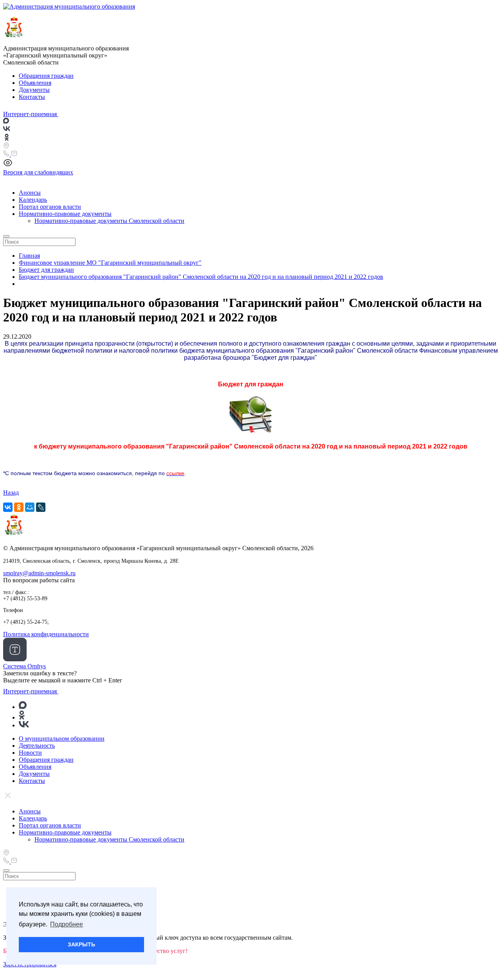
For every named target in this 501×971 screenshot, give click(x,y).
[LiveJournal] (40, 507)
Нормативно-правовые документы (65, 213)
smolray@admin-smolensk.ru (39, 573)
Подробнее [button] (66, 924)
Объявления (35, 82)
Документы (34, 89)
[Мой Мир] (29, 507)
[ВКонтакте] (8, 507)
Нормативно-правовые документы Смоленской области (109, 220)
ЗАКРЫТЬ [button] (81, 944)
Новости (30, 752)
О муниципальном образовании (62, 738)
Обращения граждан (46, 75)
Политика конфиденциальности (46, 634)
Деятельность (37, 745)
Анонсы (30, 192)
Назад (11, 492)
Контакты (32, 96)
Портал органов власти (50, 206)
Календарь (33, 199)
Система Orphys (24, 666)
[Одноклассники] (18, 507)
